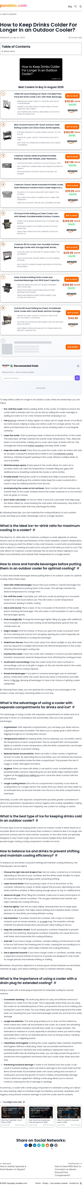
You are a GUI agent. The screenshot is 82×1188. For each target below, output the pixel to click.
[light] (80, 6)
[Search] (75, 6)
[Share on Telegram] (39, 1145)
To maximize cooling (63, 453)
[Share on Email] (56, 1145)
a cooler (44, 921)
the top (15, 680)
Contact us (74, 1183)
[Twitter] (80, 1183)
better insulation (36, 445)
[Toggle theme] (78, 366)
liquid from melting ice (29, 775)
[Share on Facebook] (26, 1145)
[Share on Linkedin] (34, 1145)
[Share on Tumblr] (51, 1145)
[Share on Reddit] (47, 1145)
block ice (12, 420)
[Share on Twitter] (30, 1145)
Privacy (45, 1183)
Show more (9, 51)
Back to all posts (9, 14)
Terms (38, 1183)
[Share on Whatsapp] (43, 1145)
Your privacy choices (59, 1183)
